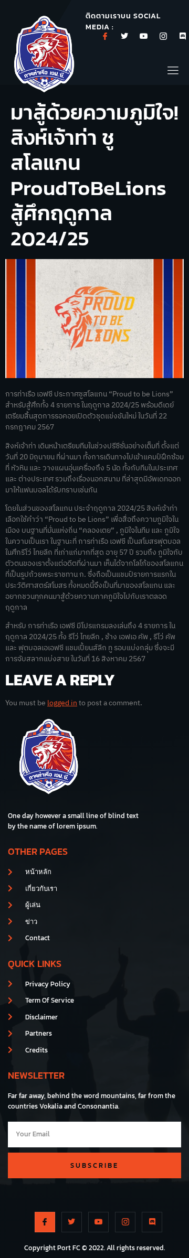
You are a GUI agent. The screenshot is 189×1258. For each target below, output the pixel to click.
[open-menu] (173, 69)
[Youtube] (144, 36)
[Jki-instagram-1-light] (163, 36)
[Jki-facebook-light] (105, 36)
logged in (62, 703)
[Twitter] (124, 36)
